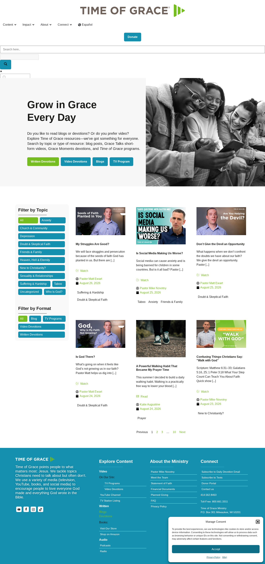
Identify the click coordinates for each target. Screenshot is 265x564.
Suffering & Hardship (33, 283)
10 (174, 432)
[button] (258, 522)
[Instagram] (33, 509)
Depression (27, 236)
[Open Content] (15, 25)
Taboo (58, 283)
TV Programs (53, 318)
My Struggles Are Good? (92, 244)
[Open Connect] (70, 25)
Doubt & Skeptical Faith (35, 244)
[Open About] (50, 25)
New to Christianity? (33, 267)
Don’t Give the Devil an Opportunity (220, 244)
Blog (34, 318)
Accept (216, 549)
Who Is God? (54, 291)
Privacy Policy (213, 557)
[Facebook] (26, 509)
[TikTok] (40, 509)
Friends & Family (31, 252)
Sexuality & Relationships (36, 275)
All (21, 220)
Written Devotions (31, 334)
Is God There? (85, 356)
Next (182, 432)
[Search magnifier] (5, 64)
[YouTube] (19, 509)
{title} (224, 557)
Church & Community (33, 228)
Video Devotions (30, 326)
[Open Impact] (33, 25)
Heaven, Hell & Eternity (35, 260)
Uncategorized (29, 291)
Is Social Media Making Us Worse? (159, 253)
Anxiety (46, 220)
